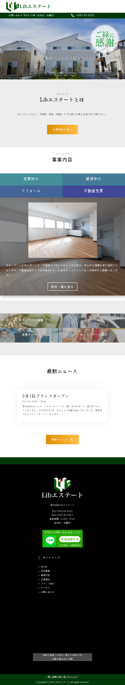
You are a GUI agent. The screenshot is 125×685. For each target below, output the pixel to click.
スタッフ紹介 (48, 583)
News (44, 401)
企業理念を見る (62, 129)
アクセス (45, 588)
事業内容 (45, 575)
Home (44, 567)
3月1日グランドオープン (46, 396)
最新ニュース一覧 (62, 439)
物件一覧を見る (62, 286)
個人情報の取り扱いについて (62, 677)
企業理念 (45, 579)
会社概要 (45, 571)
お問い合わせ (48, 592)
